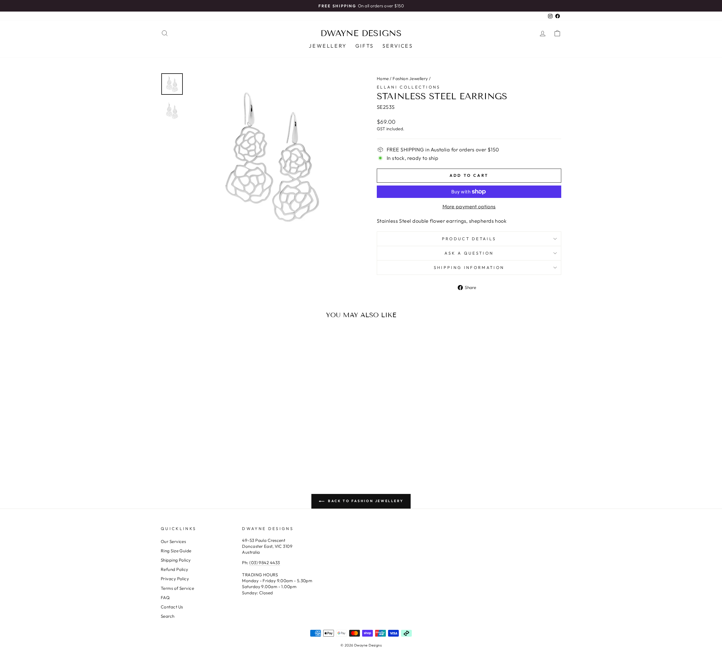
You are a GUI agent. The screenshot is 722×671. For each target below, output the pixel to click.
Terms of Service (177, 588)
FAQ (165, 597)
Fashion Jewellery (410, 78)
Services (397, 46)
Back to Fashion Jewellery (365, 501)
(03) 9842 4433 (264, 562)
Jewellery (328, 46)
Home (383, 78)
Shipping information (469, 267)
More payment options (469, 206)
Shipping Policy (176, 560)
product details (469, 238)
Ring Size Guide (176, 550)
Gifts (364, 46)
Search (168, 616)
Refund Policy (174, 569)
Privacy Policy (175, 578)
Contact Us (172, 607)
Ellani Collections (409, 87)
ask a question (469, 253)
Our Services (173, 541)
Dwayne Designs (361, 33)
